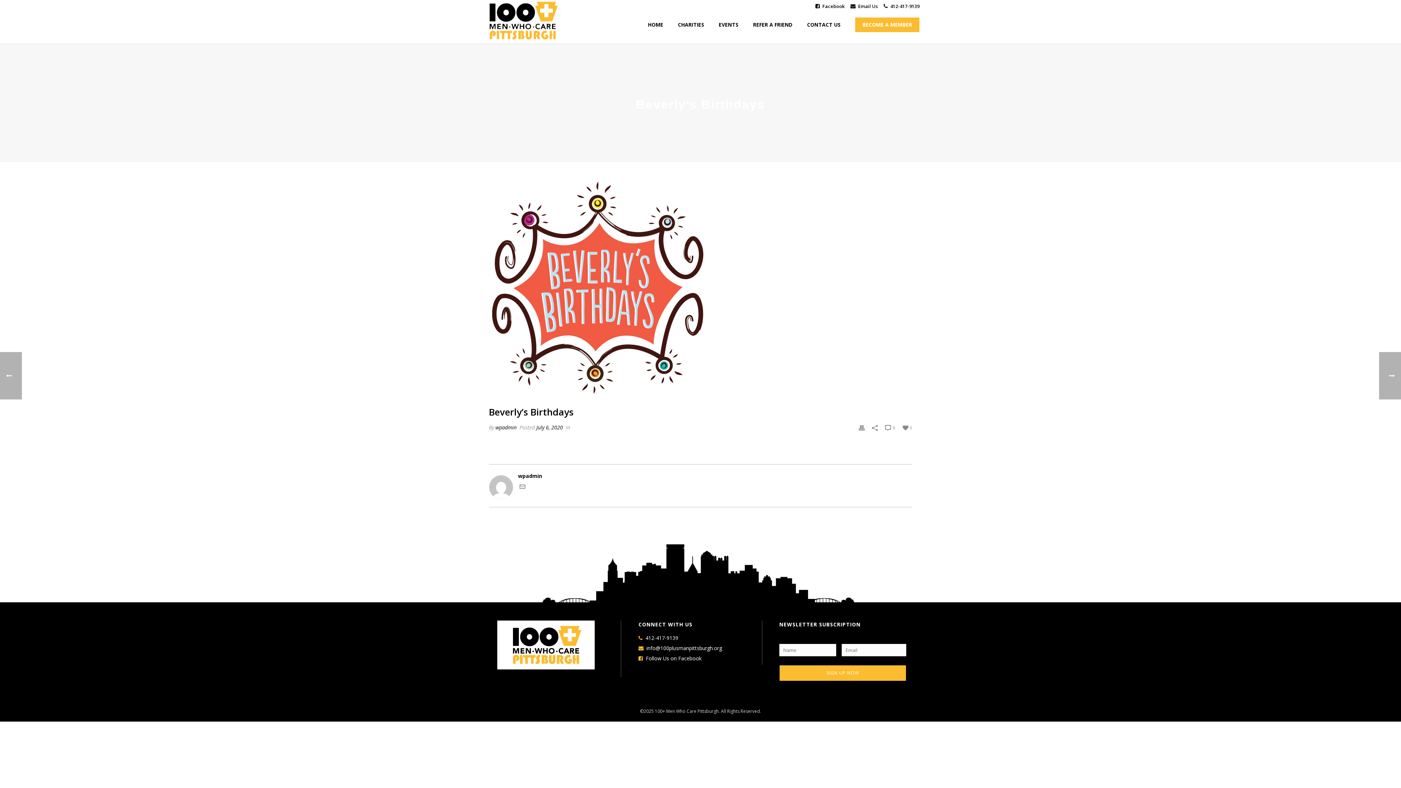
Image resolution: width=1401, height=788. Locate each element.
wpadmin (506, 427)
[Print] (862, 428)
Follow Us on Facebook (674, 658)
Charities (691, 24)
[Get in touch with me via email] (522, 487)
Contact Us (824, 24)
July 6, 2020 (549, 427)
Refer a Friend (772, 24)
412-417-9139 (904, 6)
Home (655, 24)
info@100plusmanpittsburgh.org (684, 648)
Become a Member (887, 24)
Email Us (868, 6)
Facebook (833, 6)
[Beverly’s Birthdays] (700, 289)
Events (728, 24)
